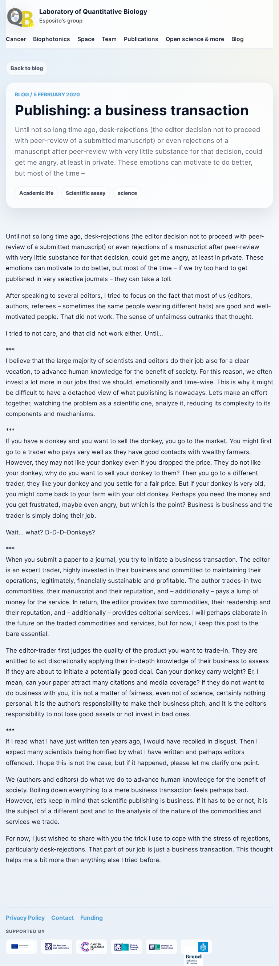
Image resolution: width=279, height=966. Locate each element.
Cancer (16, 39)
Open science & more (195, 39)
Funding (91, 917)
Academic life (36, 193)
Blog (237, 39)
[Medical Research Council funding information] (126, 946)
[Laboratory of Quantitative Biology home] (21, 17)
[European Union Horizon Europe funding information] (22, 946)
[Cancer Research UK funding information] (92, 946)
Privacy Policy (25, 917)
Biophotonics (51, 39)
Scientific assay (85, 193)
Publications (141, 39)
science (127, 193)
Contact (62, 917)
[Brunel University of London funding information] (196, 946)
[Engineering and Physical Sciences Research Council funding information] (161, 946)
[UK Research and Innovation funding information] (57, 946)
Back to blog (27, 68)
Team (109, 39)
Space (85, 39)
